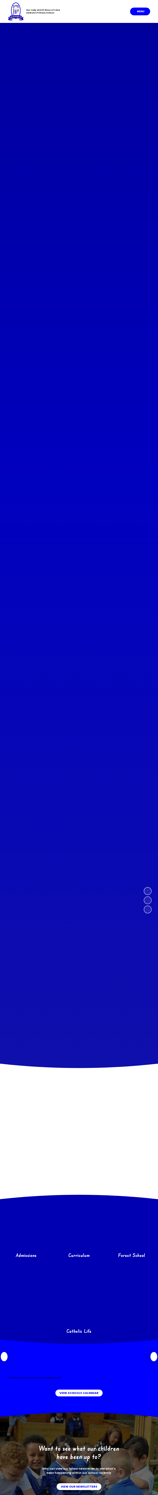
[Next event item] (153, 1356)
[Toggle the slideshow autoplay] (148, 909)
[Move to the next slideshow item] (148, 891)
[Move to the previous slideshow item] (148, 900)
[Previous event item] (4, 1356)
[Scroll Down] (79, 961)
